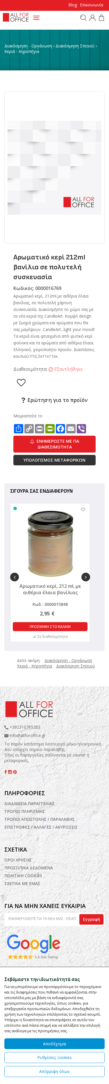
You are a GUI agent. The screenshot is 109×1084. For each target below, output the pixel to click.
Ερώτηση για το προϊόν (56, 400)
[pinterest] (15, 772)
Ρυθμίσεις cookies (54, 1057)
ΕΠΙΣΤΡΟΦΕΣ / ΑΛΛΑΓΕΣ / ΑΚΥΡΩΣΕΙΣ (41, 827)
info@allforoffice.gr (28, 735)
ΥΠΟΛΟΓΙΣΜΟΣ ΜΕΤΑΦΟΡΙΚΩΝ (54, 460)
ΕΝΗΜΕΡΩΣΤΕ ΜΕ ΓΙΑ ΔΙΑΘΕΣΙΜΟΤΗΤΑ (57, 444)
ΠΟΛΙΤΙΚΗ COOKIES (23, 875)
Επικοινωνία (91, 5)
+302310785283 (24, 727)
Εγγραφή (91, 919)
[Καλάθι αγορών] (101, 18)
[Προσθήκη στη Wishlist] (80, 509)
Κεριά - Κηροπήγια (21, 51)
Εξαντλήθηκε (68, 369)
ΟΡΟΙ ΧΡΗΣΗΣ (18, 860)
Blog (72, 5)
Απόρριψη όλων (54, 1071)
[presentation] (14, 577)
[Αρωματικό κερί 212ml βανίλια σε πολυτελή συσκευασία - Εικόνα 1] (54, 167)
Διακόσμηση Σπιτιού (75, 46)
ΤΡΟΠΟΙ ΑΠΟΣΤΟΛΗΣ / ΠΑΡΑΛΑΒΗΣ (39, 819)
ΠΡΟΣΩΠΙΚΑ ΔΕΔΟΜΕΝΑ (28, 868)
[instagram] (10, 772)
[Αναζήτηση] (83, 17)
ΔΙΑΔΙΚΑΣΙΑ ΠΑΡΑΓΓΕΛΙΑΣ (29, 803)
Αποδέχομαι (54, 1043)
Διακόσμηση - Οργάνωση (28, 46)
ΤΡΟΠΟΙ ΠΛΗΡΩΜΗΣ (24, 811)
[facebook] (6, 772)
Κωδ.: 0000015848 (50, 604)
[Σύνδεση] (92, 18)
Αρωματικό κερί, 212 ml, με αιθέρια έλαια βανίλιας (50, 589)
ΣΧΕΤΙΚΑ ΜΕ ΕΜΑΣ (22, 883)
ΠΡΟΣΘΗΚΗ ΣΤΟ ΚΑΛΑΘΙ (50, 626)
